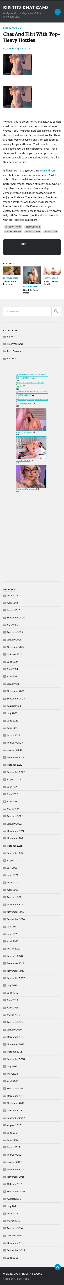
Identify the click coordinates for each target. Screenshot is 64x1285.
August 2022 (14, 779)
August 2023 (14, 705)
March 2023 (13, 735)
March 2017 (13, 1147)
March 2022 (13, 808)
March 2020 (13, 948)
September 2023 (16, 698)
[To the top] (58, 1267)
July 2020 (12, 926)
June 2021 (12, 874)
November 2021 (15, 838)
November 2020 (15, 911)
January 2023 (14, 749)
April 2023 (12, 727)
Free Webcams (12, 28)
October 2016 (14, 1183)
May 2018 (12, 1073)
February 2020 (15, 955)
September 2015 (16, 1250)
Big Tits (11, 336)
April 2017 (12, 1139)
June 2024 (12, 661)
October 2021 (14, 845)
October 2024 (14, 654)
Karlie (10, 48)
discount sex (33, 227)
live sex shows (13, 232)
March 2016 (13, 1220)
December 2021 (15, 830)
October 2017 (14, 1110)
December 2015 (15, 1242)
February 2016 (15, 1228)
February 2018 (15, 1088)
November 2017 (15, 1103)
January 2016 (14, 1235)
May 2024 (12, 668)
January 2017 (14, 1161)
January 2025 (14, 639)
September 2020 (16, 919)
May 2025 (12, 624)
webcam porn (33, 232)
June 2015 (12, 1257)
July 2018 (12, 1066)
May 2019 (12, 1000)
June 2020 (12, 933)
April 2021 (12, 889)
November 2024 (15, 646)
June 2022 (12, 786)
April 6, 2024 (23, 48)
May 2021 (12, 882)
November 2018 (15, 1044)
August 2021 (14, 860)
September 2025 (16, 617)
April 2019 (12, 1007)
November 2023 (15, 691)
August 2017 (14, 1125)
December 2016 (15, 1169)
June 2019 (12, 992)
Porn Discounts (15, 351)
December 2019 (15, 963)
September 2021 (16, 852)
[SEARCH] (56, 311)
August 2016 (14, 1198)
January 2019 (14, 1029)
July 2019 (12, 985)
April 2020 (12, 941)
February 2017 (15, 1154)
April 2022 (12, 801)
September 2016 (16, 1191)
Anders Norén (22, 1279)
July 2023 (12, 713)
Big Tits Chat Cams (26, 7)
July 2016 (12, 1206)
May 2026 (12, 595)
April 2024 (12, 676)
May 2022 (12, 794)
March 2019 (13, 1014)
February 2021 (15, 897)
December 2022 (15, 757)
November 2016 (15, 1176)
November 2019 (15, 970)
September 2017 (16, 1117)
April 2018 (12, 1081)
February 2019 (15, 1022)
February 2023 (15, 742)
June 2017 (12, 1132)
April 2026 (12, 602)
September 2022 (16, 772)
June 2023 (12, 720)
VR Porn (11, 358)
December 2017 (15, 1095)
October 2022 (14, 764)
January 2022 (14, 823)
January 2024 (14, 683)
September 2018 (16, 1058)
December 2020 (15, 904)
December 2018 (15, 1036)
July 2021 (12, 867)
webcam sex (51, 232)
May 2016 (12, 1213)
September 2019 (16, 977)
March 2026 (13, 610)
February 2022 (15, 816)
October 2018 (14, 1051)
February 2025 (15, 632)
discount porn (13, 227)
